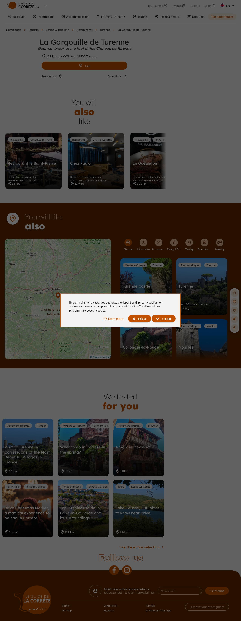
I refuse (141, 318)
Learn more (115, 318)
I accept (166, 318)
